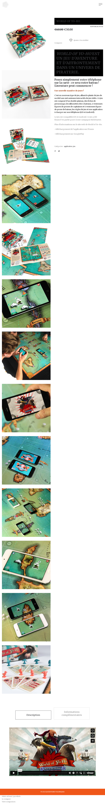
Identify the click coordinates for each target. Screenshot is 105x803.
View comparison (8, 802)
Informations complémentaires (72, 713)
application (68, 146)
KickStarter (96, 120)
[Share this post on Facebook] (55, 151)
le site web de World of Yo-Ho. (89, 124)
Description (33, 714)
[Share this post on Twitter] (59, 151)
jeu (74, 146)
